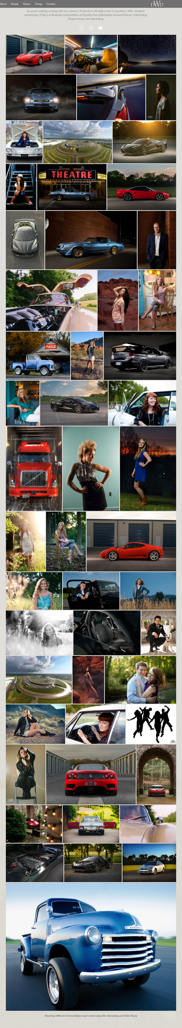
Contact (51, 3)
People (15, 3)
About (3, 3)
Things (38, 3)
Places (26, 3)
